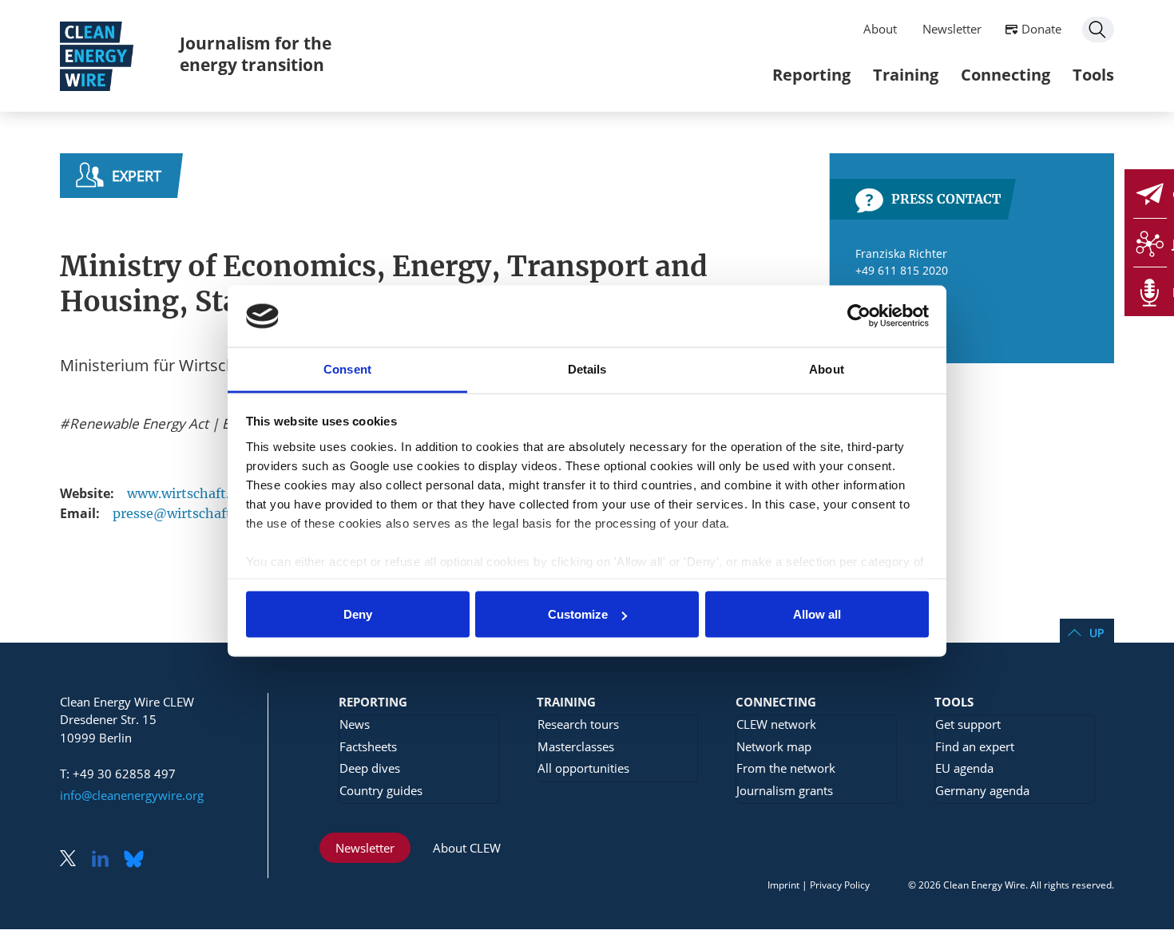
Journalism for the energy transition (255, 54)
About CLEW (467, 848)
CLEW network (776, 724)
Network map (773, 746)
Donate (1041, 29)
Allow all (817, 614)
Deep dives (369, 768)
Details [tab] (587, 368)
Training (905, 74)
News (354, 724)
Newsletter (952, 29)
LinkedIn (106, 860)
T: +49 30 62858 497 (118, 774)
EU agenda (964, 768)
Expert (136, 175)
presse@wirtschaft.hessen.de (205, 513)
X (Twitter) (74, 860)
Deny (357, 614)
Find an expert (974, 746)
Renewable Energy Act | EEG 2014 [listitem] (173, 424)
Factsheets (368, 746)
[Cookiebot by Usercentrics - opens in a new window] (859, 316)
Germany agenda (982, 790)
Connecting (1005, 74)
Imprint (783, 885)
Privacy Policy (840, 885)
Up (1096, 632)
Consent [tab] (347, 368)
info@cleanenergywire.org (132, 795)
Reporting (811, 74)
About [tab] (826, 368)
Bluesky (138, 860)
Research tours (578, 724)
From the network (785, 768)
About (880, 29)
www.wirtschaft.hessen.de (209, 493)
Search (1098, 29)
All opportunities (583, 768)
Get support (968, 724)
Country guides (380, 790)
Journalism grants (784, 790)
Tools (1093, 74)
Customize (578, 614)
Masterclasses (575, 746)
